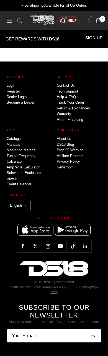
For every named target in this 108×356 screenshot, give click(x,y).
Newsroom (65, 167)
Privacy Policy (68, 161)
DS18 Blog (65, 144)
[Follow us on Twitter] (35, 246)
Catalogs (14, 139)
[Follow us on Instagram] (48, 246)
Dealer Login (17, 97)
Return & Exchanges (73, 108)
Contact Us (66, 85)
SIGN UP (93, 38)
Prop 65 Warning (70, 150)
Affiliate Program (70, 156)
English (16, 205)
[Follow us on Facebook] (23, 246)
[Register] (93, 336)
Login (11, 85)
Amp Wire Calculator (23, 167)
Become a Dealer (20, 102)
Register (13, 91)
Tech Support (67, 91)
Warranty (64, 114)
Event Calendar (19, 184)
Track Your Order (70, 102)
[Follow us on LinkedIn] (85, 246)
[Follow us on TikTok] (72, 246)
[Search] (19, 20)
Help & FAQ (66, 97)
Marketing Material (21, 150)
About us (64, 139)
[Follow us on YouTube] (60, 246)
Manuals (13, 144)
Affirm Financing (70, 119)
